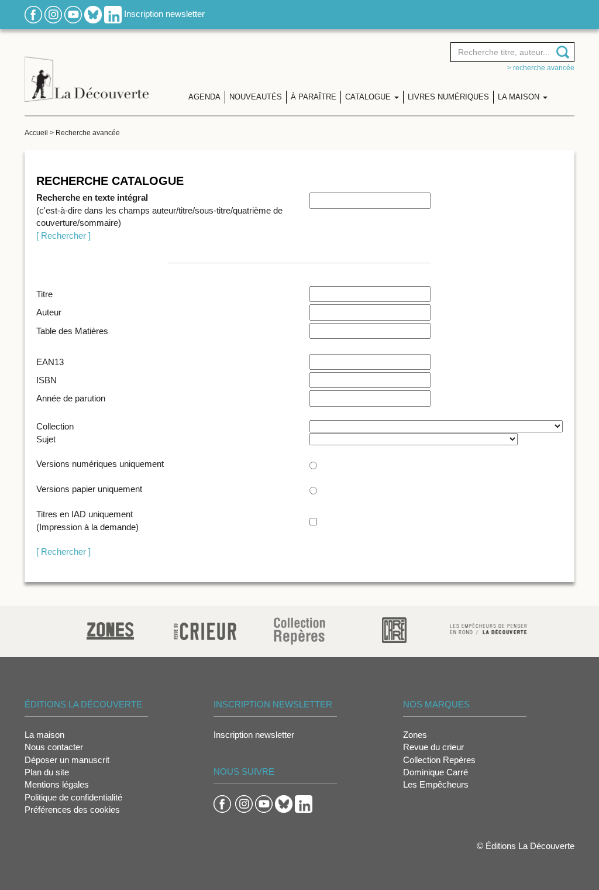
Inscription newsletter (164, 14)
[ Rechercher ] (63, 235)
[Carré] (394, 629)
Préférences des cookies (72, 810)
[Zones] (110, 629)
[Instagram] (53, 14)
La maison (44, 735)
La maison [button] (520, 96)
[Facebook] (33, 14)
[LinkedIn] (113, 14)
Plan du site (47, 772)
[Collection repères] (299, 630)
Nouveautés (255, 96)
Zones (415, 735)
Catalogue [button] (369, 96)
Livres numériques (448, 96)
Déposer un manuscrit (67, 760)
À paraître (313, 96)
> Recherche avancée (540, 68)
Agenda (204, 96)
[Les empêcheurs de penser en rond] (488, 628)
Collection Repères (439, 760)
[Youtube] (73, 14)
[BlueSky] (93, 14)
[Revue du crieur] (205, 629)
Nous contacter (54, 747)
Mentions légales (57, 784)
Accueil (36, 133)
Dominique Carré (435, 772)
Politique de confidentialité (73, 797)
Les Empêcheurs (436, 784)
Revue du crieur (433, 747)
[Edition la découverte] (87, 70)
